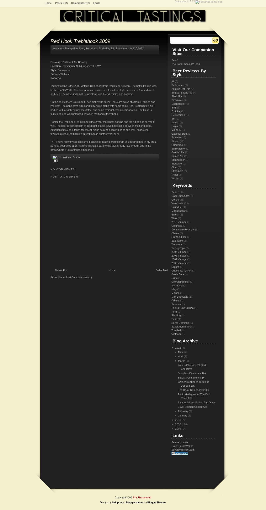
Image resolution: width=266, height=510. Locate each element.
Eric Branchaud (142, 497)
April (181, 356)
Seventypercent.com (183, 449)
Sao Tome (177, 240)
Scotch (175, 214)
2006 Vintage (179, 255)
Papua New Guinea (182, 308)
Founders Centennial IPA (192, 373)
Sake (174, 319)
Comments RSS (80, 3)
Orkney (175, 300)
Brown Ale (177, 100)
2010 (178, 424)
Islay (174, 289)
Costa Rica (177, 274)
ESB (173, 107)
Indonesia (177, 285)
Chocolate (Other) (181, 270)
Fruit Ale (176, 111)
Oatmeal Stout (179, 133)
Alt (172, 81)
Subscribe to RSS (185, 1)
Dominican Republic (183, 229)
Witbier (175, 178)
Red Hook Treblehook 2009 (80, 41)
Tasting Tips (178, 248)
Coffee (175, 199)
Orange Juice (179, 237)
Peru (174, 311)
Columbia (176, 225)
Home (48, 3)
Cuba (174, 278)
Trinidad (176, 330)
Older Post (162, 270)
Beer (81, 48)
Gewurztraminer (180, 281)
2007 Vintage (179, 259)
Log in (96, 3)
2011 (178, 420)
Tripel (174, 174)
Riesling (176, 315)
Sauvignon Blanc (181, 326)
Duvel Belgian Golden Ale (192, 406)
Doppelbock (178, 103)
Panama (176, 304)
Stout (174, 167)
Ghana (175, 233)
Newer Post (61, 270)
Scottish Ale (178, 152)
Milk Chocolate (179, 296)
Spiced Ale (177, 156)
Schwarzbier (178, 148)
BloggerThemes (156, 502)
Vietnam (176, 334)
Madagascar (178, 210)
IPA (173, 118)
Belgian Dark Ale (180, 89)
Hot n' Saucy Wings (182, 446)
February (183, 411)
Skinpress (118, 502)
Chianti (175, 266)
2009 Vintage (179, 263)
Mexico (175, 293)
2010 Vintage (179, 222)
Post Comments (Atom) (79, 277)
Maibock (176, 130)
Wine (174, 218)
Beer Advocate (179, 442)
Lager (174, 126)
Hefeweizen (178, 115)
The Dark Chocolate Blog (185, 64)
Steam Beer (178, 159)
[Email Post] (55, 160)
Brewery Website (60, 74)
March (182, 360)
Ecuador (176, 207)
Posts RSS (61, 3)
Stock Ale (176, 163)
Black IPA (176, 96)
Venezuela (177, 203)
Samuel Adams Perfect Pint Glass (196, 402)
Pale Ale (176, 137)
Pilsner (175, 141)
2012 (178, 347)
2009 (178, 428)
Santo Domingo (180, 322)
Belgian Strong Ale (181, 92)
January (183, 415)
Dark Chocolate (180, 196)
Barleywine (71, 48)
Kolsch (175, 122)
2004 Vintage (179, 252)
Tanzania (176, 244)
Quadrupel (177, 145)
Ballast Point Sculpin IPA (191, 377)
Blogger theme (135, 502)
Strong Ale (177, 171)
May (180, 352)
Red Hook (91, 48)
